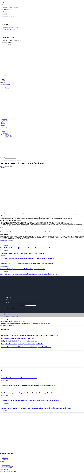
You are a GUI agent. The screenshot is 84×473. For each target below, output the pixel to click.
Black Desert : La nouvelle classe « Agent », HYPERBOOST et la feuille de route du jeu (27, 258)
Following (7, 134)
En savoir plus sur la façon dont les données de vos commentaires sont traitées (35, 323)
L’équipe (4, 455)
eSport (3, 80)
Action (1, 240)
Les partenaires (5, 458)
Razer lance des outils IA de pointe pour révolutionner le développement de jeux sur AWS (29, 335)
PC (12, 240)
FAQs (12, 471)
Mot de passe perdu (11, 29)
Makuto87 (6, 403)
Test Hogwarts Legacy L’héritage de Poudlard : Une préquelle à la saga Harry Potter (28, 393)
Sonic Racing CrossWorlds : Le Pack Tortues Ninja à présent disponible (22, 253)
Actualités (5, 240)
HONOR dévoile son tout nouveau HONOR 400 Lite (17, 338)
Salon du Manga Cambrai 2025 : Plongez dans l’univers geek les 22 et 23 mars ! (26, 347)
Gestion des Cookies (6, 465)
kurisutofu (6, 245)
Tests (3, 79)
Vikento (5, 166)
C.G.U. (3, 463)
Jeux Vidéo (4, 75)
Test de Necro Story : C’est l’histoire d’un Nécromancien (19, 378)
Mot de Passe (4, 9)
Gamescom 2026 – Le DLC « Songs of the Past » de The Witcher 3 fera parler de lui (26, 263)
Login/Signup (5, 133)
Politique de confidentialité (5, 471)
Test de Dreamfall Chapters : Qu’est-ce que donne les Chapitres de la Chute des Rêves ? (29, 385)
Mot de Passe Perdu (6, 16)
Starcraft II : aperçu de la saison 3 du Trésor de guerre (10, 160)
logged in (12, 321)
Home (3, 131)
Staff (15, 471)
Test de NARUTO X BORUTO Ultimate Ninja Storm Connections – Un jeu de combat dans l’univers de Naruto (36, 408)
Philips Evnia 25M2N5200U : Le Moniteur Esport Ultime (19, 341)
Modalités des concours (7, 467)
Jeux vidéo (9, 240)
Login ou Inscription (6, 84)
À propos (4, 456)
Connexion (4, 29)
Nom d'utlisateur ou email (7, 7)
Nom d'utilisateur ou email (7, 40)
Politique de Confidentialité (7, 466)
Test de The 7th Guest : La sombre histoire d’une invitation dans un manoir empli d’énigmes (30, 400)
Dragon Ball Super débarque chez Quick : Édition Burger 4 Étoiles (22, 344)
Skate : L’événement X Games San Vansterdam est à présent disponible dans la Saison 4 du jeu (29, 274)
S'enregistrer (13, 16)
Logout (6, 137)
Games (3, 132)
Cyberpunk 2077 (5, 88)
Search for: (2, 82)
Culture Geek (5, 76)
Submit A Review (8, 136)
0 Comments (2, 167)
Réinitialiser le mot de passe (7, 42)
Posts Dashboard (8, 135)
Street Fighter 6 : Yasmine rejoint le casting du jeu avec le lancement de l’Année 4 (26, 248)
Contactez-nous (5, 459)
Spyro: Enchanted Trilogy (7, 87)
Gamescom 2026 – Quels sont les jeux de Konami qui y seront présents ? (22, 269)
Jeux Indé (4, 77)
